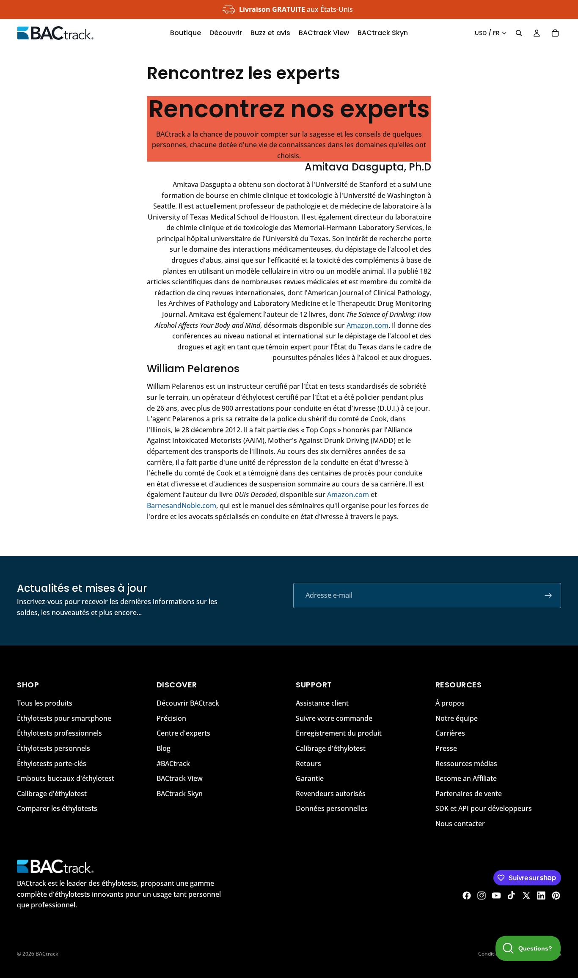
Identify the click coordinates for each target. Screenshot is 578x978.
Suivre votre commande (334, 718)
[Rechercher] (518, 33)
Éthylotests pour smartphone (64, 718)
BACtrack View (180, 778)
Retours (308, 763)
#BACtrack (173, 763)
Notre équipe (456, 718)
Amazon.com (367, 325)
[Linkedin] (541, 895)
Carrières (450, 733)
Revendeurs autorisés (331, 793)
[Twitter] (526, 895)
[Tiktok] (511, 895)
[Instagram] (481, 895)
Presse (446, 748)
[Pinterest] (556, 895)
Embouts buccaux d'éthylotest (65, 778)
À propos (450, 703)
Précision (171, 718)
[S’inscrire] (548, 595)
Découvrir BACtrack (188, 703)
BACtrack (47, 953)
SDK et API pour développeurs (483, 808)
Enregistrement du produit (339, 733)
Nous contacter (460, 823)
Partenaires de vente (468, 793)
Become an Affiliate (466, 778)
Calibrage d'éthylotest (52, 793)
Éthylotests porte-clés (51, 763)
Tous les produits (44, 703)
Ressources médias (466, 763)
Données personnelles (332, 808)
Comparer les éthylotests (57, 808)
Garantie (310, 778)
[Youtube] (496, 895)
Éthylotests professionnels (59, 733)
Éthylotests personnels (53, 748)
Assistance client (322, 703)
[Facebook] (467, 895)
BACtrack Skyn (180, 793)
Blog (164, 748)
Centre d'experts (183, 733)
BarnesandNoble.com (181, 505)
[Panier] (555, 33)
